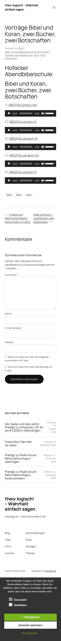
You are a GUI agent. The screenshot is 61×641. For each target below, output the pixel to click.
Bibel (7, 51)
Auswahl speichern (30, 625)
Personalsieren (30, 633)
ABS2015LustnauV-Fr (23, 172)
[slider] (49, 113)
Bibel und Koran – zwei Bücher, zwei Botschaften (44, 218)
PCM (20, 48)
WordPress (50, 570)
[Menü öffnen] (54, 7)
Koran (43, 55)
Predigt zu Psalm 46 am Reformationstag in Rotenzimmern (20, 475)
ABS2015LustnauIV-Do (24, 155)
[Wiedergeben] (9, 113)
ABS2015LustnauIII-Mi (23, 138)
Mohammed (11, 58)
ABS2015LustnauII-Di (23, 122)
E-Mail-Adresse (13, 327)
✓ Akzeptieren (30, 617)
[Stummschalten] (42, 113)
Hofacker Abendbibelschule (19, 55)
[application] (30, 113)
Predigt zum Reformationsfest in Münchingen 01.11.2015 (17, 218)
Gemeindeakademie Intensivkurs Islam (30, 51)
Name (8, 313)
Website (9, 342)
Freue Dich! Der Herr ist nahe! (18, 443)
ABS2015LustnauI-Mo (22, 105)
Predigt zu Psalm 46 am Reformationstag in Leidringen (20, 458)
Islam (36, 55)
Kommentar (11, 274)
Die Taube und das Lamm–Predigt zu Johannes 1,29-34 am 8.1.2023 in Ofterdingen (24, 427)
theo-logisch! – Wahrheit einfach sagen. (21, 7)
